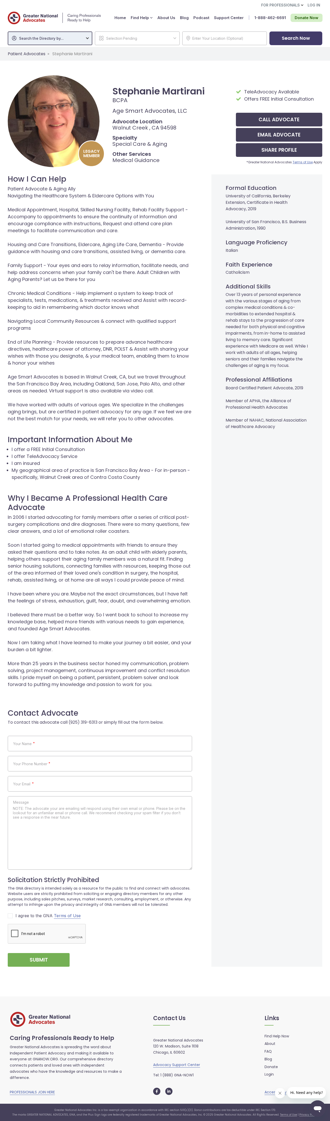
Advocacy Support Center (176, 1064)
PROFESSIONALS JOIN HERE (32, 1092)
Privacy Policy (308, 1115)
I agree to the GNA (48, 915)
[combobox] (50, 38)
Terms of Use (303, 162)
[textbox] (52, 38)
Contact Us (169, 1018)
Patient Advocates (26, 54)
